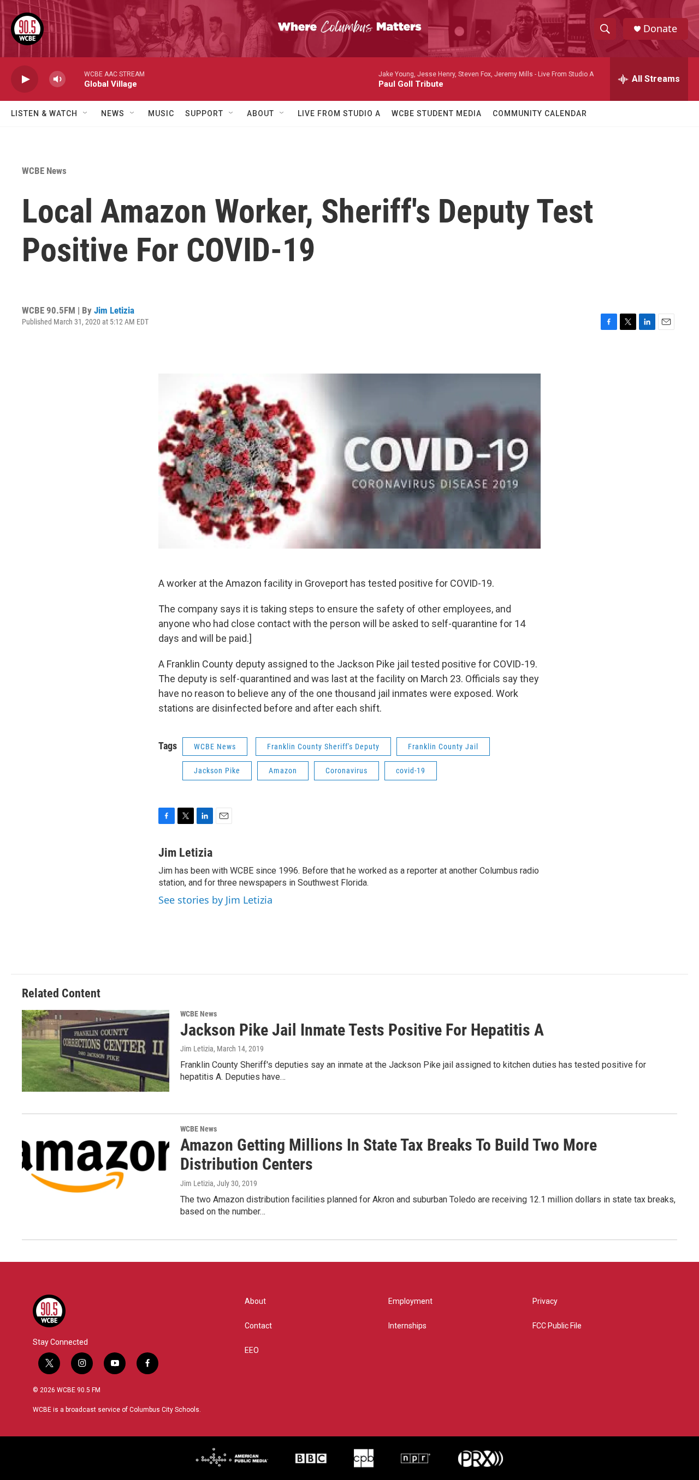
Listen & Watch (44, 113)
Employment (410, 1301)
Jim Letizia (114, 310)
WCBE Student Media (437, 113)
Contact (258, 1326)
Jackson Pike (217, 770)
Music (161, 113)
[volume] (57, 79)
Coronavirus (346, 770)
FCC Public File (557, 1326)
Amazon (283, 770)
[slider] (74, 79)
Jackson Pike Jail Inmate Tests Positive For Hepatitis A (362, 1029)
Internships (407, 1326)
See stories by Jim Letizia (215, 899)
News (113, 113)
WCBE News (44, 170)
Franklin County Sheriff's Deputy (323, 746)
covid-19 (410, 770)
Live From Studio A (339, 113)
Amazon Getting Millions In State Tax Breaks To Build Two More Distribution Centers (388, 1154)
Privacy (545, 1301)
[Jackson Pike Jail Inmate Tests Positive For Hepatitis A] (95, 1051)
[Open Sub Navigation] (85, 113)
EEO (252, 1350)
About (260, 113)
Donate (660, 28)
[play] (24, 79)
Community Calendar (540, 113)
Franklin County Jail (443, 746)
